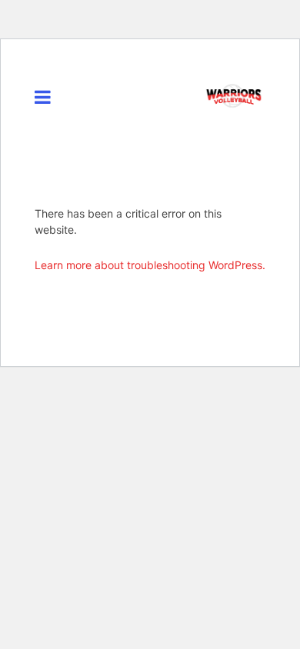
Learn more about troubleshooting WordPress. (150, 264)
